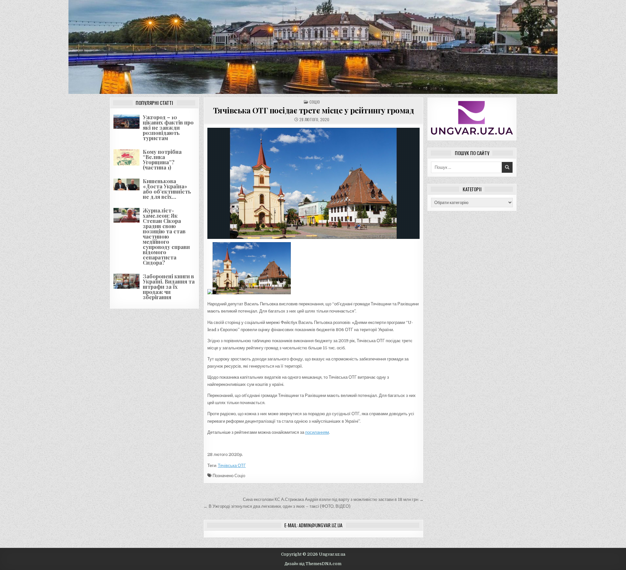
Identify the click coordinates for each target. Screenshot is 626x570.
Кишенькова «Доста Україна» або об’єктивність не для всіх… (167, 189)
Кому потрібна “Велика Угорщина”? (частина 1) (162, 159)
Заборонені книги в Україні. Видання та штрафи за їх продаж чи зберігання (169, 286)
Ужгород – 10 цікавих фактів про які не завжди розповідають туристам (168, 127)
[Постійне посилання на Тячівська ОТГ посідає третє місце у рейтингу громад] (313, 183)
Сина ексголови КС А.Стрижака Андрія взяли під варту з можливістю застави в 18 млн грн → (333, 499)
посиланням (317, 432)
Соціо (314, 102)
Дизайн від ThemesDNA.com (313, 564)
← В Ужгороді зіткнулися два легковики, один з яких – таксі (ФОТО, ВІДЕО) (276, 506)
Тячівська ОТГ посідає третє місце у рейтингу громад (313, 110)
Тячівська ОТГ (232, 465)
